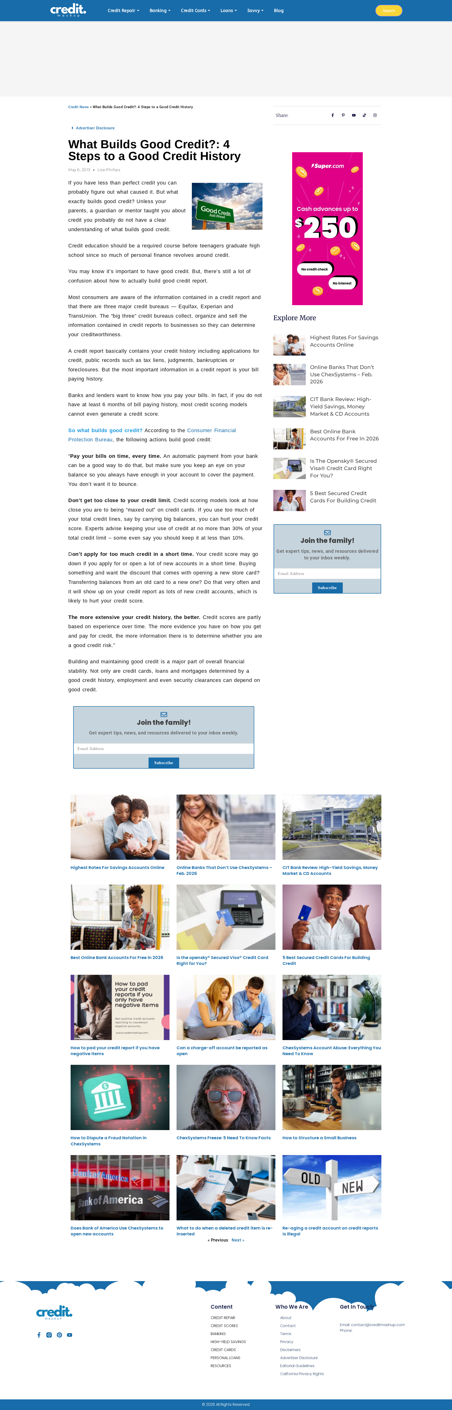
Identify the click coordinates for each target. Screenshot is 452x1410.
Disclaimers (290, 1350)
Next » (238, 1240)
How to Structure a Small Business (319, 1138)
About (285, 1317)
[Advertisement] (226, 57)
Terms (285, 1333)
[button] (163, 128)
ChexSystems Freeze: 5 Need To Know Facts (224, 1138)
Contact (288, 1325)
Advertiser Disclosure (95, 128)
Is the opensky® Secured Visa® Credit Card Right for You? (343, 468)
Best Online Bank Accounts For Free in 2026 (117, 957)
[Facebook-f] (39, 1335)
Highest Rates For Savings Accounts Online (117, 867)
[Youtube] (69, 1335)
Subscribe (163, 762)
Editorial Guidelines (297, 1366)
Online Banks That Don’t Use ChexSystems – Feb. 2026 (342, 374)
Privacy (286, 1341)
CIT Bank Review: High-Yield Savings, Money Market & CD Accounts (340, 406)
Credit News (78, 107)
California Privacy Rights (302, 1374)
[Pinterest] (59, 1335)
